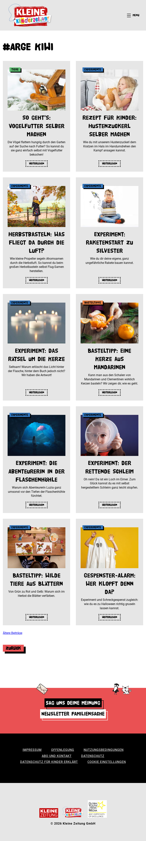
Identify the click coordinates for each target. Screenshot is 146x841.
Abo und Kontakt (57, 756)
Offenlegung (62, 750)
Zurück (13, 648)
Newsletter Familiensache (73, 714)
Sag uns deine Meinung (73, 703)
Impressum (32, 750)
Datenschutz (92, 756)
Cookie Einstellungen (106, 762)
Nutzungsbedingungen (104, 750)
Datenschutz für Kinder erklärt (49, 762)
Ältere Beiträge (12, 633)
